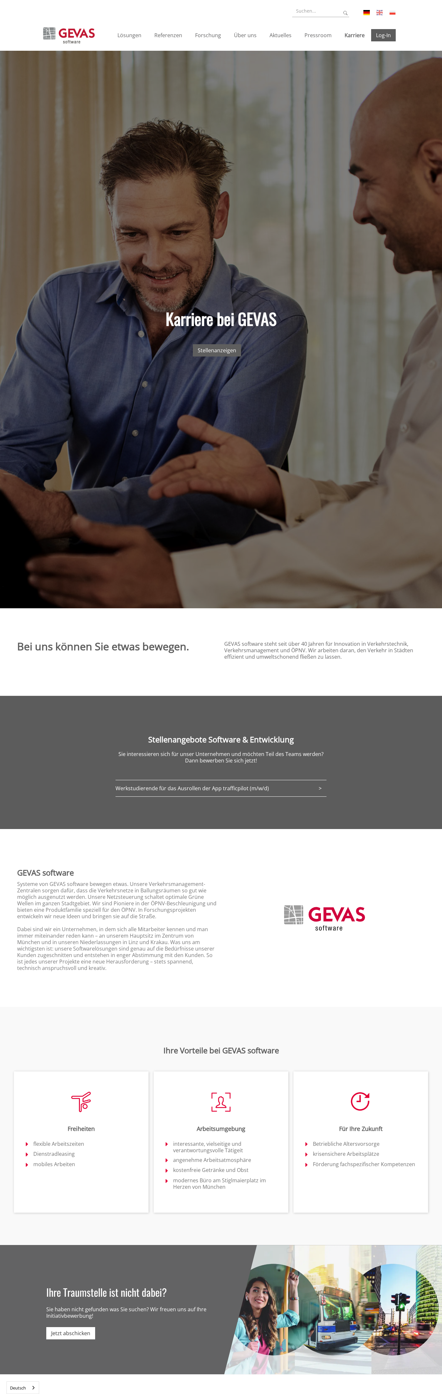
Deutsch (18, 1388)
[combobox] (22, 1387)
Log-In (383, 35)
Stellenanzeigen (217, 350)
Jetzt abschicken (70, 1333)
